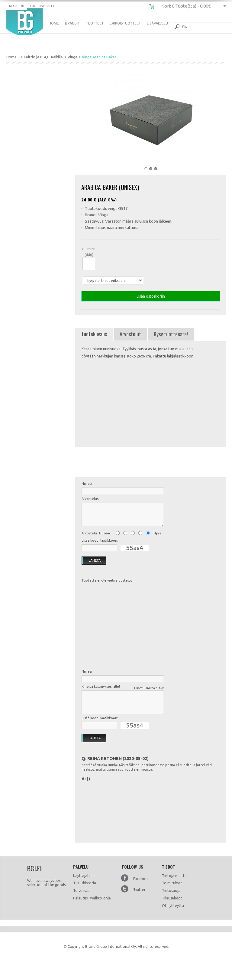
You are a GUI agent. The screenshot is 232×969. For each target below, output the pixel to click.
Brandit (72, 23)
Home (54, 23)
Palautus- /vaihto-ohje (92, 898)
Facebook (141, 879)
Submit (176, 26)
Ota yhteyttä (173, 906)
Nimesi (87, 483)
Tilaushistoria (84, 883)
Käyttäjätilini (84, 876)
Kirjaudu (16, 6)
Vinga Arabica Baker (24, 21)
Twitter (139, 890)
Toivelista (81, 890)
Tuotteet (95, 23)
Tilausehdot (172, 898)
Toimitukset (172, 883)
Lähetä (95, 560)
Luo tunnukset (42, 6)
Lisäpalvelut (158, 23)
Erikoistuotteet (125, 23)
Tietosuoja (171, 890)
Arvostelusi (90, 499)
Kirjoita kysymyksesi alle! (123, 687)
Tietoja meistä (174, 876)
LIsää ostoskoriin (151, 296)
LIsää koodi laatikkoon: (100, 540)
